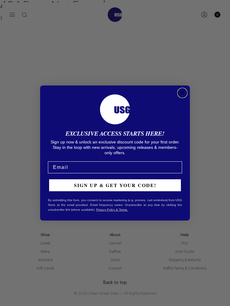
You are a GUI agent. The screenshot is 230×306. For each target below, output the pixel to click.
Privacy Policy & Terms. (112, 209)
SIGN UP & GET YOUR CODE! (115, 185)
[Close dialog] (182, 92)
